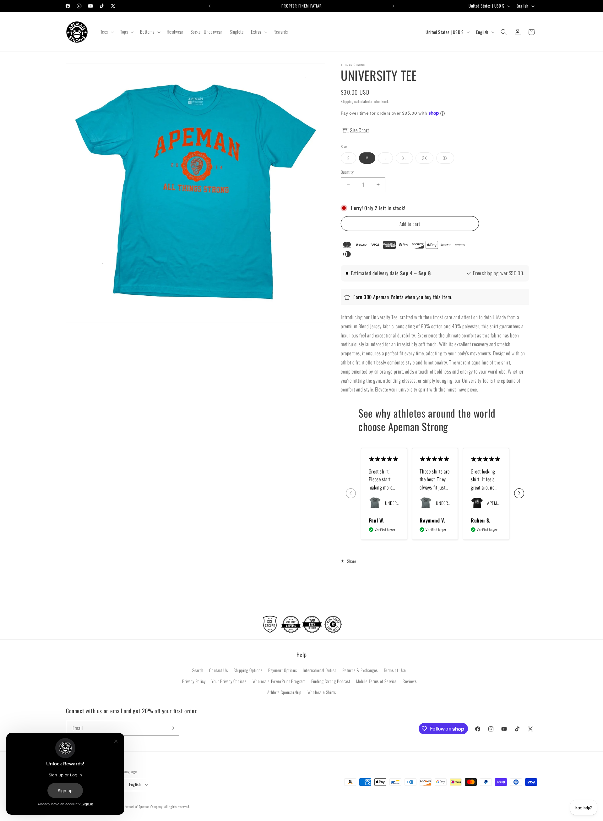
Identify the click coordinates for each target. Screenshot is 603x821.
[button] (107, 31)
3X (448, 159)
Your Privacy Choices (229, 681)
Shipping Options (248, 670)
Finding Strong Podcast (330, 681)
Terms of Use (395, 670)
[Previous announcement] (209, 6)
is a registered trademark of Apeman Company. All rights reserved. (145, 806)
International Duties (319, 670)
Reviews (409, 681)
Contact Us (218, 670)
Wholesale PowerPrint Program (279, 681)
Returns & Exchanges (360, 670)
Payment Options (282, 670)
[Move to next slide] (519, 493)
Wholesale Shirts (321, 692)
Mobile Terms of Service (376, 681)
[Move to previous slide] (350, 493)
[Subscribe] (172, 728)
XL (407, 159)
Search (198, 670)
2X (427, 159)
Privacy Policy (193, 681)
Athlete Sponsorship (284, 692)
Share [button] (351, 561)
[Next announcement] (393, 6)
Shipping (347, 101)
